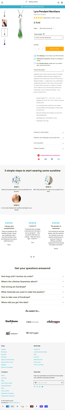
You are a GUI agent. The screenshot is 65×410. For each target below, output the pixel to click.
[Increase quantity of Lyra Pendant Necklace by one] (42, 49)
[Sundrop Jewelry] (32, 2)
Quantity (36, 44)
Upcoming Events (6, 385)
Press (2, 388)
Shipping (3, 364)
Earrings (3, 349)
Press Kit (36, 357)
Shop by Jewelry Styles (7, 359)
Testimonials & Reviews (8, 396)
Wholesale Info (38, 359)
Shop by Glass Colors (7, 362)
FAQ (35, 354)
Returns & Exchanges (7, 367)
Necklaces (4, 352)
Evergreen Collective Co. (14, 402)
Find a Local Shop (38, 364)
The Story (4, 378)
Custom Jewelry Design (40, 352)
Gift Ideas (4, 357)
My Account (37, 362)
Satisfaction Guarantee (7, 393)
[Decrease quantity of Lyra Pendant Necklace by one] (35, 49)
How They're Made (6, 383)
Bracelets (3, 354)
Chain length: (38, 34)
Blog (2, 380)
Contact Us (37, 349)
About (3, 375)
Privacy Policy (5, 390)
